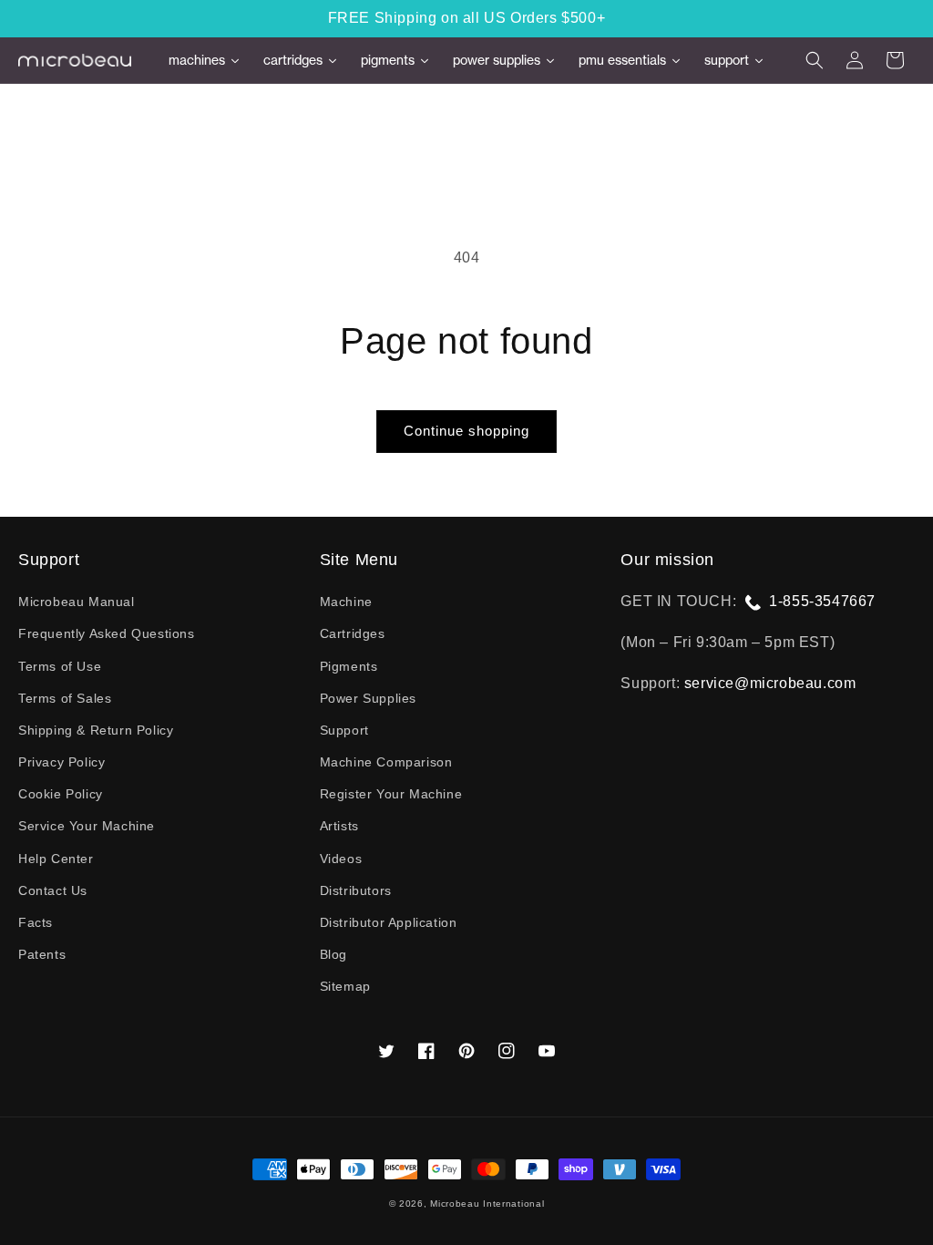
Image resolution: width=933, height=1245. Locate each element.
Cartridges (352, 633)
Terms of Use (59, 666)
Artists (339, 825)
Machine (346, 601)
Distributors (356, 890)
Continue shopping (466, 430)
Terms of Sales (64, 698)
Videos (341, 858)
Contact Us (52, 890)
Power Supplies (368, 698)
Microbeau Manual (76, 601)
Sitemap (345, 986)
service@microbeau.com (770, 683)
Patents (42, 954)
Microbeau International (487, 1204)
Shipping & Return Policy (95, 730)
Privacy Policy (61, 762)
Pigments (349, 666)
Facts (35, 922)
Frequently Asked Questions (106, 633)
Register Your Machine (391, 794)
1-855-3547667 (822, 601)
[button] (815, 60)
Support (344, 730)
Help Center (56, 858)
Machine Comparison (386, 762)
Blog (333, 954)
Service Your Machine (86, 825)
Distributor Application (388, 922)
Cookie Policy (60, 794)
